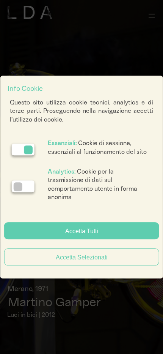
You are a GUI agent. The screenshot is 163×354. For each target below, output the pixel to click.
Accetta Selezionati (82, 257)
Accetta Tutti (81, 231)
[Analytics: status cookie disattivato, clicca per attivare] (23, 186)
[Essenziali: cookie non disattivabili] (23, 149)
